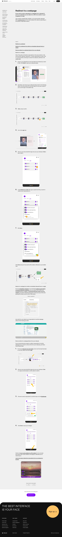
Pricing (46, 1)
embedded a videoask (24, 288)
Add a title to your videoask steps (4, 11)
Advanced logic (4, 12)
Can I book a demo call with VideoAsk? (5, 21)
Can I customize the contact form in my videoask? (4, 23)
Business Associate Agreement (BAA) (5, 15)
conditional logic (21, 20)
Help (49, 1)
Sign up (58, 1)
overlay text (18, 59)
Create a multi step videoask (4, 32)
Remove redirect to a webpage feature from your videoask (27, 50)
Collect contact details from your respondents (4, 29)
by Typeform (9, 1)
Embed (43, 1)
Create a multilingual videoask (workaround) (4, 36)
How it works (33, 1)
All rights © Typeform (26, 532)
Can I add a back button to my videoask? (4, 18)
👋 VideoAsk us (31, 494)
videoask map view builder (27, 349)
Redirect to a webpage (20, 43)
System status (14, 532)
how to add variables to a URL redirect (28, 453)
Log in (54, 1)
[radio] (28, 485)
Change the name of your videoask (4, 26)
